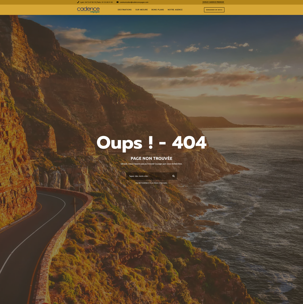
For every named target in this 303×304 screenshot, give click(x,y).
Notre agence (175, 9)
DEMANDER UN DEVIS (214, 10)
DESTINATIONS (125, 9)
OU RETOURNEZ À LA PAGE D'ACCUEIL (151, 183)
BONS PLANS (158, 9)
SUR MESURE (141, 9)
